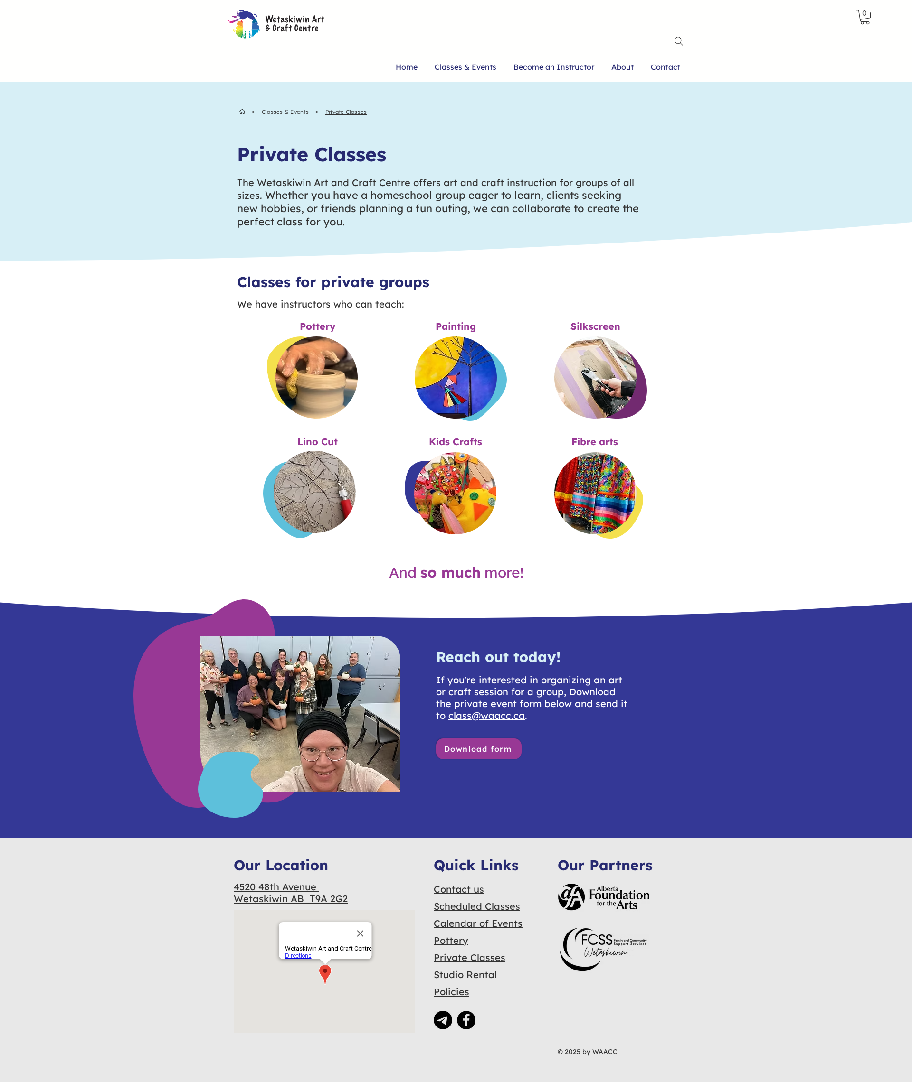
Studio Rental (465, 974)
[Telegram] (443, 1020)
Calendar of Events (478, 923)
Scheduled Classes (477, 906)
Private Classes (469, 957)
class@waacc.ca (486, 715)
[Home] (242, 111)
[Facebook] (466, 1020)
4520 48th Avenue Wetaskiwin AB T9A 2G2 (291, 893)
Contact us (459, 889)
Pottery (451, 940)
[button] (865, 17)
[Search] (679, 41)
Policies (451, 992)
